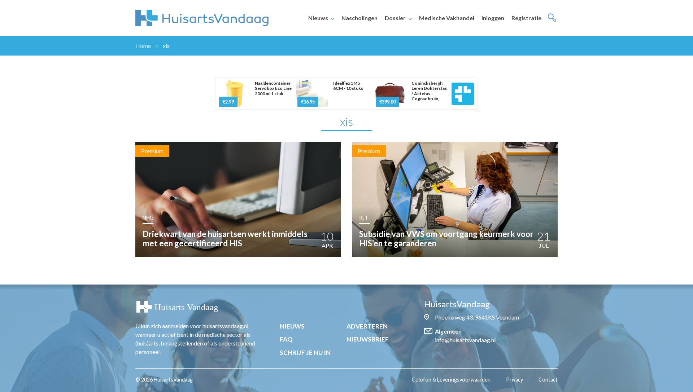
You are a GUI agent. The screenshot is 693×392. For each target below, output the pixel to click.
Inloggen (492, 17)
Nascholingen (359, 17)
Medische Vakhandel (446, 17)
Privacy (514, 379)
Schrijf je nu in (305, 352)
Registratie (526, 17)
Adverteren (367, 326)
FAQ (286, 339)
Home (143, 45)
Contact (548, 379)
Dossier (395, 17)
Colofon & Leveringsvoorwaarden (451, 379)
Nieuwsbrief (367, 339)
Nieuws (318, 17)
